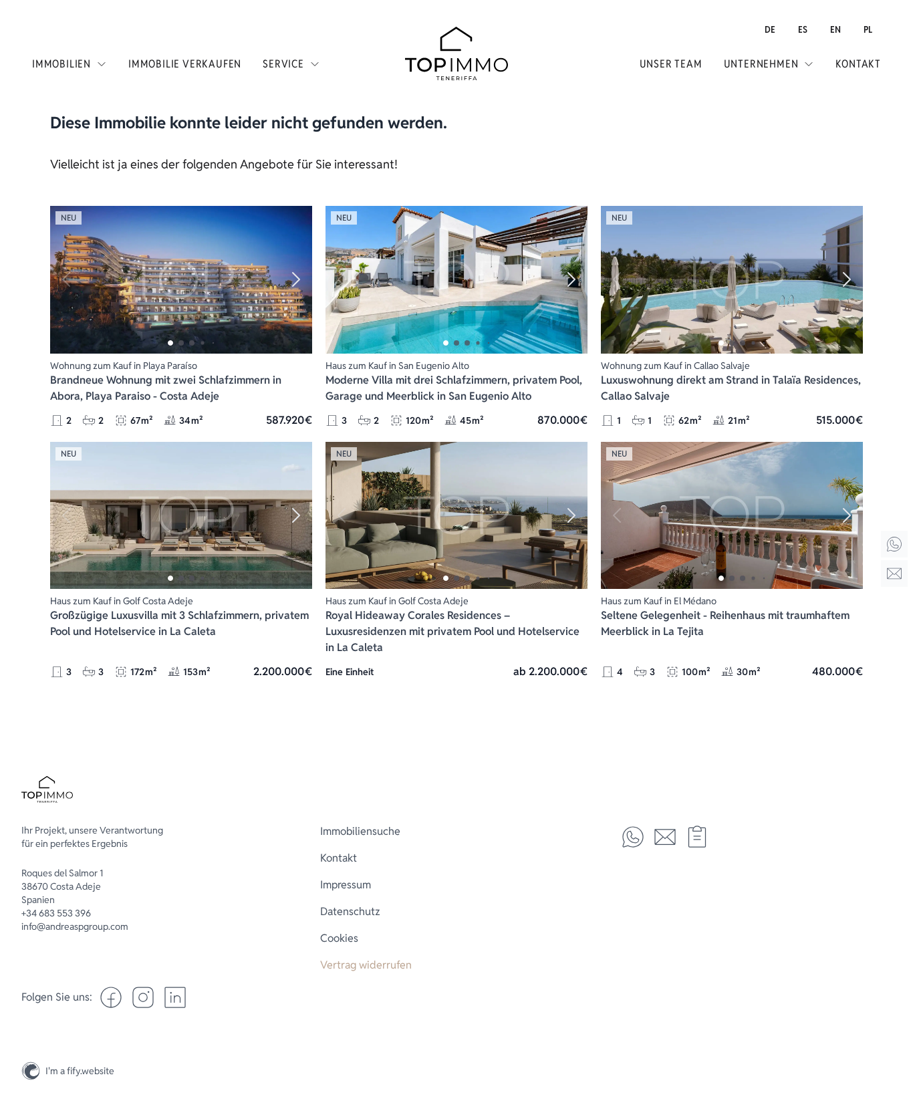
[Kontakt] (894, 573)
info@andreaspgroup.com (74, 926)
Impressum (345, 885)
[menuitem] (770, 29)
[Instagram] (894, 1039)
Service (283, 64)
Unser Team (671, 64)
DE (770, 29)
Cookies (339, 938)
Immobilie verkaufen (184, 64)
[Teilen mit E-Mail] (665, 837)
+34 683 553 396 (56, 913)
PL (868, 29)
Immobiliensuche (360, 831)
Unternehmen (761, 64)
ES (802, 29)
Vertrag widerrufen (366, 965)
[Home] (894, 544)
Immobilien (61, 64)
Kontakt (858, 64)
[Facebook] (111, 997)
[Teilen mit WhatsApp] (633, 837)
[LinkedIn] (175, 997)
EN (835, 29)
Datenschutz (350, 911)
